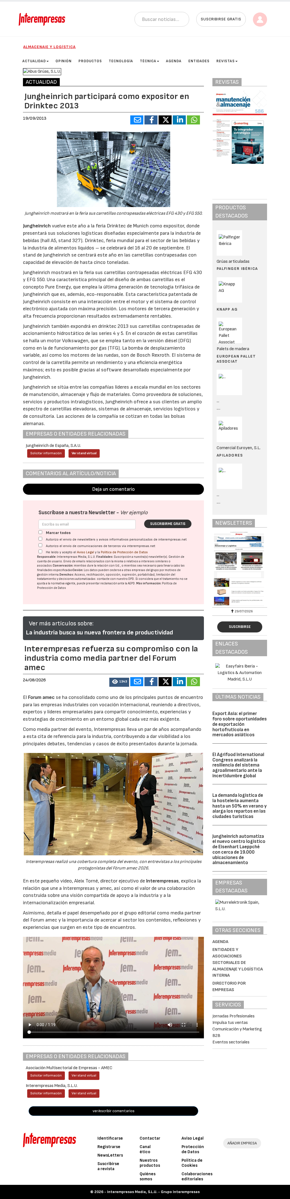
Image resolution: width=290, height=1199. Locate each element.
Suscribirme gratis (167, 524)
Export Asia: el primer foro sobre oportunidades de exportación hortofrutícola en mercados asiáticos (239, 724)
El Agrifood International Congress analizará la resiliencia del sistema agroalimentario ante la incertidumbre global (238, 765)
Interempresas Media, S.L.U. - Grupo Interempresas (153, 1191)
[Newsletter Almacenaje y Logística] (239, 569)
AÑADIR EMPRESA (242, 1143)
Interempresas (162, 881)
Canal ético (145, 1149)
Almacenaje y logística (49, 46)
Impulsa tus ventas (230, 1022)
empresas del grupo (145, 570)
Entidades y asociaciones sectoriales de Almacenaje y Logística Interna (237, 962)
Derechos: (66, 574)
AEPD (131, 583)
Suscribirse (240, 627)
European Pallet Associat (236, 359)
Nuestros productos (150, 1163)
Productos (90, 61)
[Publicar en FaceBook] (150, 119)
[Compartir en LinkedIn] (179, 119)
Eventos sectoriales (231, 1042)
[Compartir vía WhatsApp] (193, 119)
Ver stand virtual (84, 453)
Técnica (148, 61)
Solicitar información (46, 453)
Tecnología (121, 61)
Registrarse (108, 1147)
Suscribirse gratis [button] (221, 19)
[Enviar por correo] (136, 119)
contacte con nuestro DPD (115, 579)
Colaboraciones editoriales (197, 1176)
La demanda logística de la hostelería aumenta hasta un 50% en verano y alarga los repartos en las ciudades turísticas (239, 806)
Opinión (64, 61)
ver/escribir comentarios (114, 1110)
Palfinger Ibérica (237, 268)
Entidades (199, 61)
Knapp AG (227, 309)
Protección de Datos (193, 1149)
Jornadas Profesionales (233, 1016)
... (218, 408)
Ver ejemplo (134, 512)
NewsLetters (110, 1155)
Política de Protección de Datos (124, 552)
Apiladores (230, 455)
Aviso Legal (85, 552)
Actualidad (34, 61)
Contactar (150, 1138)
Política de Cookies (192, 1163)
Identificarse (110, 1138)
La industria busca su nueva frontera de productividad (99, 632)
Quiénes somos (147, 1176)
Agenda (174, 61)
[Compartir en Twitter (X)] (165, 119)
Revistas (225, 61)
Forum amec (41, 697)
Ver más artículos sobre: (61, 623)
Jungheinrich (37, 226)
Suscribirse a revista (108, 1166)
